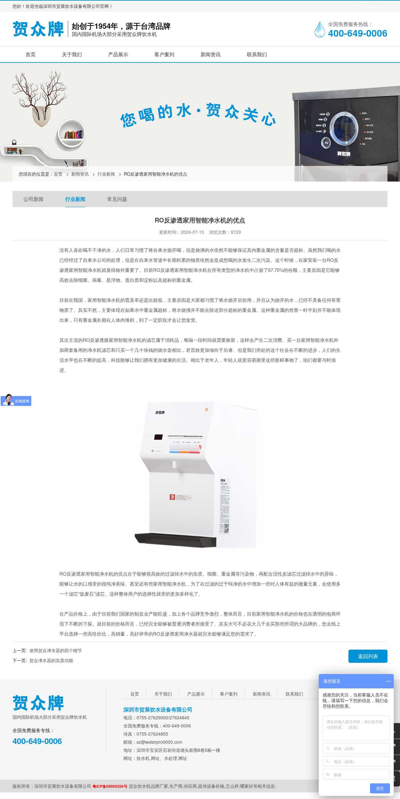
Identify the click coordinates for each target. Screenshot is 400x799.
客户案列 (164, 54)
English (372, 6)
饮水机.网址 (148, 758)
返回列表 (368, 656)
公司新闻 (33, 198)
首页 (31, 54)
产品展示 (118, 54)
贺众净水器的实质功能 (51, 660)
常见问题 (117, 198)
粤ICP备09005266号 (110, 786)
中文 (354, 6)
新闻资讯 (211, 54)
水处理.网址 (175, 758)
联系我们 (257, 54)
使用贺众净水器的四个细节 (55, 650)
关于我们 (72, 54)
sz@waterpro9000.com (159, 742)
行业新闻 (106, 174)
